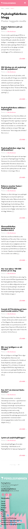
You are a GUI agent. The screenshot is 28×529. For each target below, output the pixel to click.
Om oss (3, 501)
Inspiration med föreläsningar (9, 518)
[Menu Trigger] (25, 3)
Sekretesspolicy (5, 498)
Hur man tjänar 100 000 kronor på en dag (11, 270)
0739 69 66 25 (5, 491)
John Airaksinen (11, 31)
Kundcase (3, 508)
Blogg (2, 510)
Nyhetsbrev (4, 512)
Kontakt (3, 514)
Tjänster (3, 503)
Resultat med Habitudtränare (9, 522)
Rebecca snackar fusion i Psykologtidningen (11, 187)
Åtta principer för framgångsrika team (11, 524)
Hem (2, 8)
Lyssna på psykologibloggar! (13, 438)
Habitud (3, 505)
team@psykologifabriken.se (8, 489)
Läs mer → (23, 58)
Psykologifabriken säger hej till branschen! (13, 149)
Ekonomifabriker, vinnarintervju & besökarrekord (8, 228)
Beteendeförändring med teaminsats (10, 520)
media (7, 8)
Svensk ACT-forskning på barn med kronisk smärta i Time (14, 310)
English (3, 516)
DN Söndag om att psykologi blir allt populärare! (13, 68)
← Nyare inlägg (12, 464)
